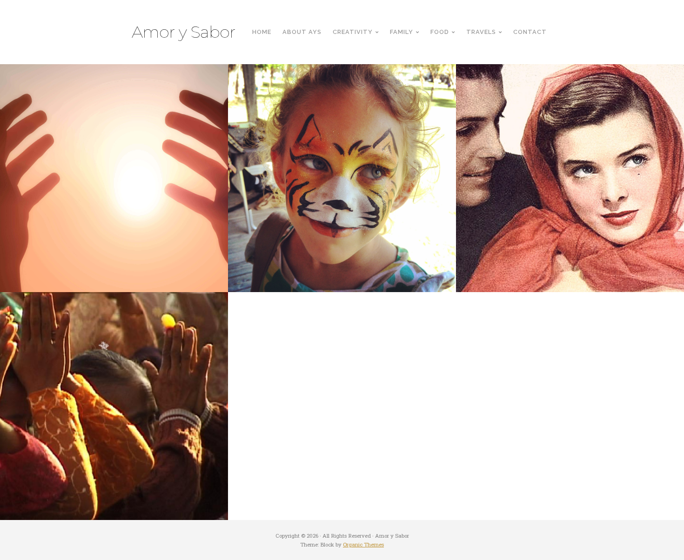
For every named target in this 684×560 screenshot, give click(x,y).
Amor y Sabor (183, 32)
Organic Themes (363, 544)
